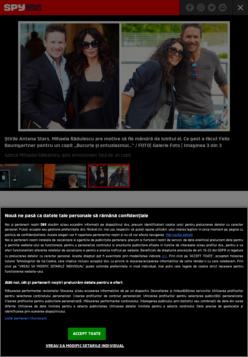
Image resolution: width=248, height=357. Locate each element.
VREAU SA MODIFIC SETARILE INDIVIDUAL (85, 346)
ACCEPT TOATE (87, 334)
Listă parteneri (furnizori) (26, 318)
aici (164, 256)
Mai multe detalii (179, 235)
